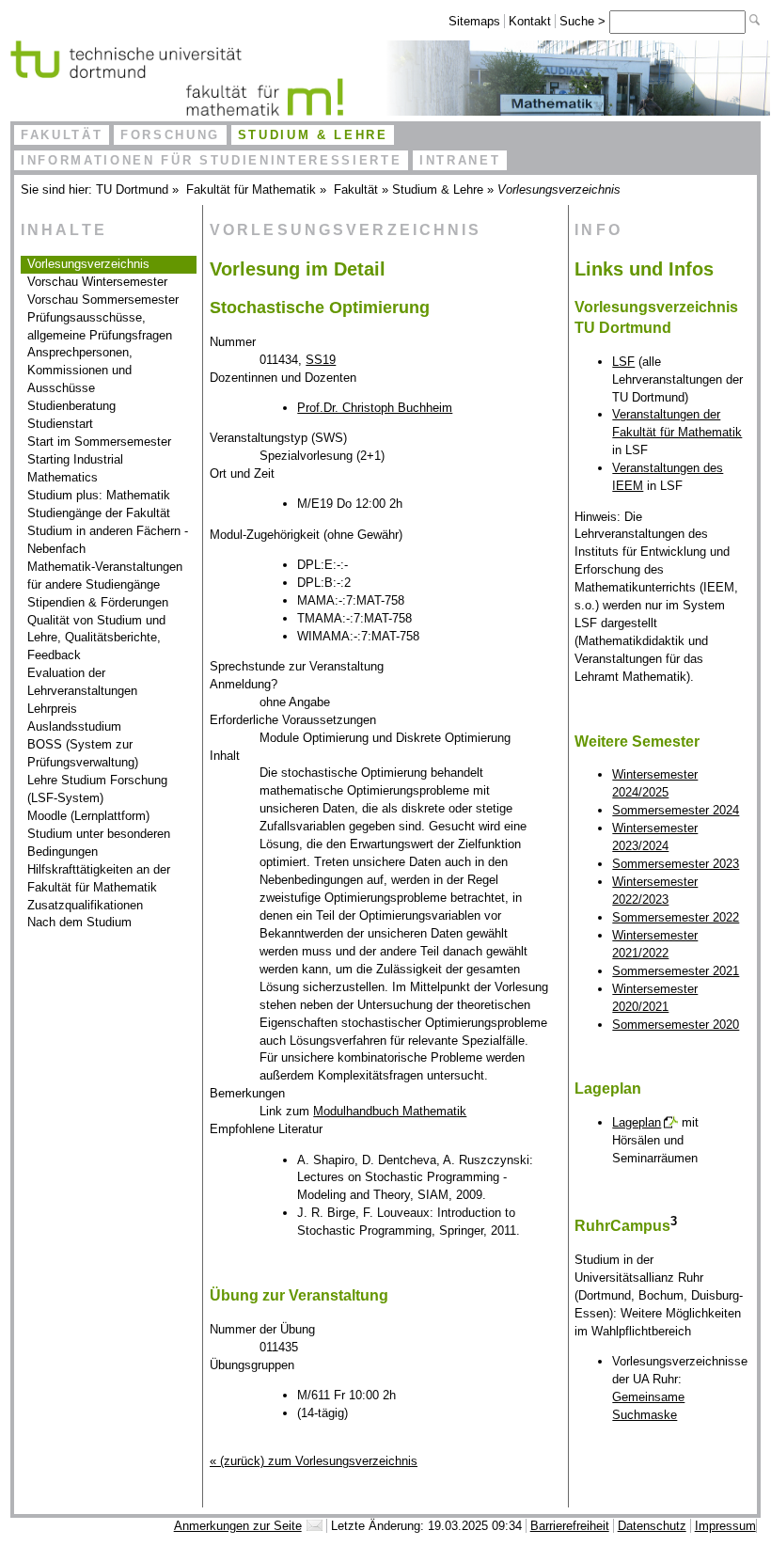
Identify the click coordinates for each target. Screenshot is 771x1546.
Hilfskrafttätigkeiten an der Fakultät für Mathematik (98, 878)
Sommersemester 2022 (675, 917)
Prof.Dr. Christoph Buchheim (374, 408)
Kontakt (530, 21)
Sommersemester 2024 (675, 810)
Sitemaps (474, 21)
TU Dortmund (132, 189)
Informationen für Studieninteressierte (211, 160)
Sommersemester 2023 (675, 864)
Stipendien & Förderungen (97, 602)
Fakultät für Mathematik (251, 189)
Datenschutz (652, 1526)
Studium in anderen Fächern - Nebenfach (107, 540)
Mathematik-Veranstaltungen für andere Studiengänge (104, 576)
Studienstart (60, 424)
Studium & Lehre (313, 135)
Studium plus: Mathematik (98, 495)
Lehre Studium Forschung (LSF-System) (97, 789)
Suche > (584, 21)
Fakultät (61, 135)
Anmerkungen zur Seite (238, 1526)
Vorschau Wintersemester (97, 282)
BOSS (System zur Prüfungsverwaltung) (82, 753)
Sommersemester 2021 (675, 971)
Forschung (170, 135)
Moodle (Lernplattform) (88, 816)
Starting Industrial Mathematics (75, 468)
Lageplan (636, 1122)
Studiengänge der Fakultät (98, 513)
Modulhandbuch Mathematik (389, 1111)
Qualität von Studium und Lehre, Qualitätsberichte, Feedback (96, 638)
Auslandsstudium (74, 726)
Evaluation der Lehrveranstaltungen (82, 682)
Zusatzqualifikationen (85, 905)
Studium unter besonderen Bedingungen (98, 843)
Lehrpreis (52, 709)
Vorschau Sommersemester (103, 299)
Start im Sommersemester (99, 441)
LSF (623, 362)
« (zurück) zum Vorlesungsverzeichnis (313, 1461)
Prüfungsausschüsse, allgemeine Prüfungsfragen (99, 326)
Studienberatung (71, 406)
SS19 (321, 360)
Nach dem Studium (79, 922)
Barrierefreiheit (569, 1526)
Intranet (459, 160)
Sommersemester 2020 (675, 1025)
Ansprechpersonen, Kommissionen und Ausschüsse (80, 370)
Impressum (725, 1526)
